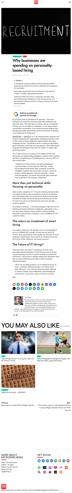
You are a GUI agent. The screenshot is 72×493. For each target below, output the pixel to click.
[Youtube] (17, 315)
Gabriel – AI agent (7, 465)
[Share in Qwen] (50, 284)
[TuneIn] (45, 467)
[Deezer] (56, 472)
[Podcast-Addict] (62, 472)
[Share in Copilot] (46, 284)
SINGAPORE (17, 136)
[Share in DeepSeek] (38, 284)
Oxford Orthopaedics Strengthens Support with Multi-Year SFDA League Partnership (53, 359)
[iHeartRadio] (56, 467)
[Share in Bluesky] (38, 288)
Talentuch (27, 136)
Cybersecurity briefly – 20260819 (13, 392)
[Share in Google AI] (22, 284)
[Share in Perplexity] (34, 284)
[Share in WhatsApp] (30, 288)
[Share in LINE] (42, 288)
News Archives (6, 469)
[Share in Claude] (14, 284)
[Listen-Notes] (40, 472)
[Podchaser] (51, 472)
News (24, 56)
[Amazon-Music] (62, 467)
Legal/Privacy (6, 471)
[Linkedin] (14, 315)
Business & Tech (17, 56)
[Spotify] (40, 467)
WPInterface (54, 490)
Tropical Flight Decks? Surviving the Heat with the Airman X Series (17, 359)
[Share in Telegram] (26, 288)
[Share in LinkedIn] (18, 288)
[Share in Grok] (30, 284)
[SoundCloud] (67, 467)
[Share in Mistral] (42, 284)
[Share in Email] (34, 288)
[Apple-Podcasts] (51, 467)
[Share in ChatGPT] (18, 284)
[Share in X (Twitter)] (14, 288)
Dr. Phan (26, 75)
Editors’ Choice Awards (9, 467)
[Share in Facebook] (22, 288)
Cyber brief (5, 389)
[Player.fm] (45, 472)
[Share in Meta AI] (54, 284)
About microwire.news (9, 462)
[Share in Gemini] (26, 284)
